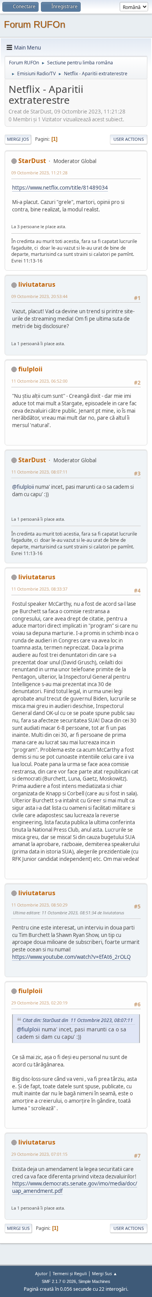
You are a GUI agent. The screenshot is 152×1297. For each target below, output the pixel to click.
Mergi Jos (18, 139)
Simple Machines (94, 1281)
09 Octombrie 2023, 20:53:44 (39, 296)
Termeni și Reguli (70, 1273)
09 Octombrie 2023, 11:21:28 (39, 173)
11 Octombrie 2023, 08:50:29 (39, 905)
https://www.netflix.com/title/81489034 (60, 187)
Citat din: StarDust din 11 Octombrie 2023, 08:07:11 (78, 1020)
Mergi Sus (18, 1228)
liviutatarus (36, 284)
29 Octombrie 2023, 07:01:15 (39, 1154)
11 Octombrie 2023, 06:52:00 (39, 381)
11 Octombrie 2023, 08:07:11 (39, 472)
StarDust (32, 160)
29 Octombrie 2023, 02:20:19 (39, 1003)
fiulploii (30, 369)
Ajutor (41, 1273)
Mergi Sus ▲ (104, 1273)
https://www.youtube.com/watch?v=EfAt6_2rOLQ (71, 956)
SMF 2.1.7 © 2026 (59, 1281)
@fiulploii (23, 486)
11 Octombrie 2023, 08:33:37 (39, 589)
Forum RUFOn (34, 24)
